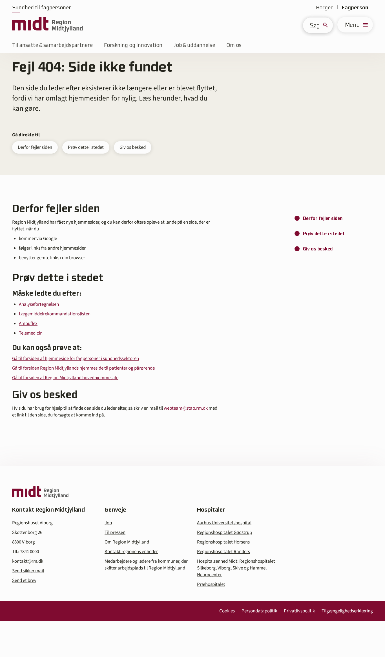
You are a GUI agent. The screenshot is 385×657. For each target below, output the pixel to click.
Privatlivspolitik (299, 611)
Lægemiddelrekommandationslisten (54, 314)
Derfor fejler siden (35, 147)
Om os (234, 45)
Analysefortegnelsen (39, 304)
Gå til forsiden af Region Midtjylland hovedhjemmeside (65, 377)
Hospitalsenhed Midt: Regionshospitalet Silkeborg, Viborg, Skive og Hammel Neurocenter (236, 568)
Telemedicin (31, 333)
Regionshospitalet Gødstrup (224, 532)
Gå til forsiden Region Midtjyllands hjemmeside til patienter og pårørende (83, 368)
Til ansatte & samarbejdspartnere (52, 45)
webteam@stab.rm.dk (186, 408)
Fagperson (355, 7)
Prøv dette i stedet (86, 147)
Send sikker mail (28, 570)
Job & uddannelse (194, 45)
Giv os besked (133, 147)
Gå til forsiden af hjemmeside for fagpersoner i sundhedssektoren (75, 358)
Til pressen (115, 532)
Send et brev (24, 580)
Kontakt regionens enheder (131, 551)
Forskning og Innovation (133, 45)
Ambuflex (28, 323)
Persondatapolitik (259, 611)
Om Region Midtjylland (127, 542)
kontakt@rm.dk (27, 561)
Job (108, 523)
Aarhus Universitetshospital (224, 523)
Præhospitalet (211, 584)
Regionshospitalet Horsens (223, 542)
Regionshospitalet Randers (223, 551)
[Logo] (47, 24)
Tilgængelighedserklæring (347, 611)
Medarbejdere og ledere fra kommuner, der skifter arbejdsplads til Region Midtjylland (146, 564)
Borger (324, 7)
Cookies (227, 611)
